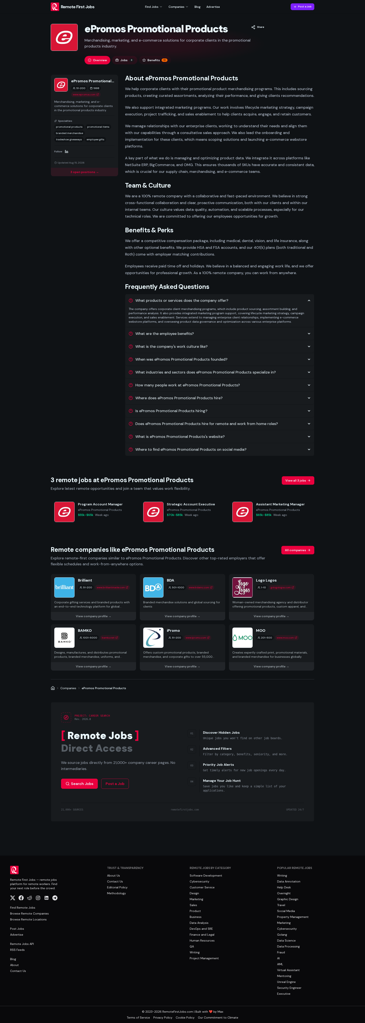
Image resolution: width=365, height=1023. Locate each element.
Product (195, 911)
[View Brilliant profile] (93, 597)
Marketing (196, 899)
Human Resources (202, 940)
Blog (197, 7)
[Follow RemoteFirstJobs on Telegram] (54, 897)
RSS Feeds (17, 950)
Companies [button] (176, 7)
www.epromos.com (84, 94)
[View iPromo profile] (182, 647)
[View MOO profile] (271, 647)
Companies (68, 688)
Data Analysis (199, 923)
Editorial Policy (117, 887)
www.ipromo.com (196, 637)
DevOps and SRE (201, 929)
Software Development (206, 875)
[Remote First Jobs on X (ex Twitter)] (12, 897)
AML (280, 964)
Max (220, 1012)
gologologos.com (281, 587)
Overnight (284, 893)
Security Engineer (289, 988)
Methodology (116, 893)
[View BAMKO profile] (93, 647)
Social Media (286, 911)
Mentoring (284, 976)
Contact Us (18, 971)
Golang (282, 934)
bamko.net (108, 637)
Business (196, 917)
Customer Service (202, 887)
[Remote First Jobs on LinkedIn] (46, 897)
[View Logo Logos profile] (271, 597)
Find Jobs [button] (151, 7)
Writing (195, 952)
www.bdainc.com (199, 587)
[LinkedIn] (66, 151)
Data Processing (288, 946)
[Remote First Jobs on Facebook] (21, 897)
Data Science (286, 940)
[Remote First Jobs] (53, 688)
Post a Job (305, 6)
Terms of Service (138, 1017)
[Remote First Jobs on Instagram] (38, 897)
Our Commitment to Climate (218, 1017)
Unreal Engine (286, 982)
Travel (281, 905)
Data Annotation (288, 881)
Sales (193, 905)
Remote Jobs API (22, 944)
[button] (257, 27)
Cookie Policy (185, 1017)
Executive (283, 994)
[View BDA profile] (182, 597)
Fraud (281, 952)
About (14, 965)
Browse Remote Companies (29, 913)
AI (278, 958)
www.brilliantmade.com (111, 587)
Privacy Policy (162, 1017)
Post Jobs (17, 929)
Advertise (213, 7)
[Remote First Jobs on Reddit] (29, 897)
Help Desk (284, 887)
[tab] (97, 60)
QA (192, 946)
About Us (113, 875)
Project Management (204, 958)
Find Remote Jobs (22, 907)
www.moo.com (285, 637)
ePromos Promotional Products (104, 688)
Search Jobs (82, 783)
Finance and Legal (202, 934)
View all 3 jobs (295, 480)
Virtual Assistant (288, 970)
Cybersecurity (199, 881)
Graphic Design (287, 899)
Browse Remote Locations (28, 919)
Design (194, 893)
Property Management (293, 917)
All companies (295, 550)
